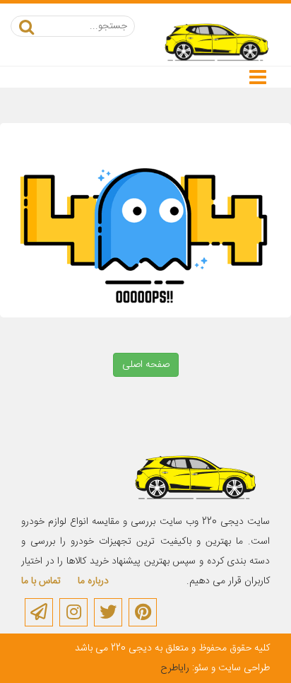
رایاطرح (174, 668)
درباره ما (93, 581)
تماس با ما (41, 581)
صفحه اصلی (146, 364)
